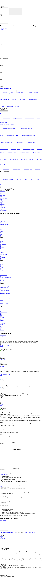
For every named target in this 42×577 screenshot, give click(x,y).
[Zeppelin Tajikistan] (9, 522)
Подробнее (1, 486)
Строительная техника (5, 88)
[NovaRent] (9, 526)
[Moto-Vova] (3, 524)
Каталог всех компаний (3, 520)
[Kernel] (35, 524)
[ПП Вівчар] (28, 526)
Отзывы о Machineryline (27, 532)
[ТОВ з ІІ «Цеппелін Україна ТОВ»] (22, 522)
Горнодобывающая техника (7, 164)
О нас (1, 529)
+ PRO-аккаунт (9, 478)
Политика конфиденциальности (11, 532)
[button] (21, 19)
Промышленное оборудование (7, 124)
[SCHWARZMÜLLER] (16, 522)
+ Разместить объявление (4, 474)
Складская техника (4, 113)
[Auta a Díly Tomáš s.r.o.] (16, 526)
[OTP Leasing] (3, 526)
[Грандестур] (22, 524)
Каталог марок (33, 532)
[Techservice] (35, 522)
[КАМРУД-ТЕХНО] (22, 526)
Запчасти (2, 184)
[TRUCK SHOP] (9, 528)
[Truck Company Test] (3, 528)
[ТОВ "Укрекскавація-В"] (9, 524)
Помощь (3, 529)
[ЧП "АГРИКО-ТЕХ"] (16, 524)
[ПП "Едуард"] (28, 524)
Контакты (6, 529)
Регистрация (2, 516)
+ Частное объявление (3, 478)
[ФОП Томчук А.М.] (35, 526)
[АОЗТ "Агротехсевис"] (3, 522)
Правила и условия (3, 532)
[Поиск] (15, 11)
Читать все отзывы (3, 335)
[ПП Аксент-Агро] (28, 522)
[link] (21, 108)
